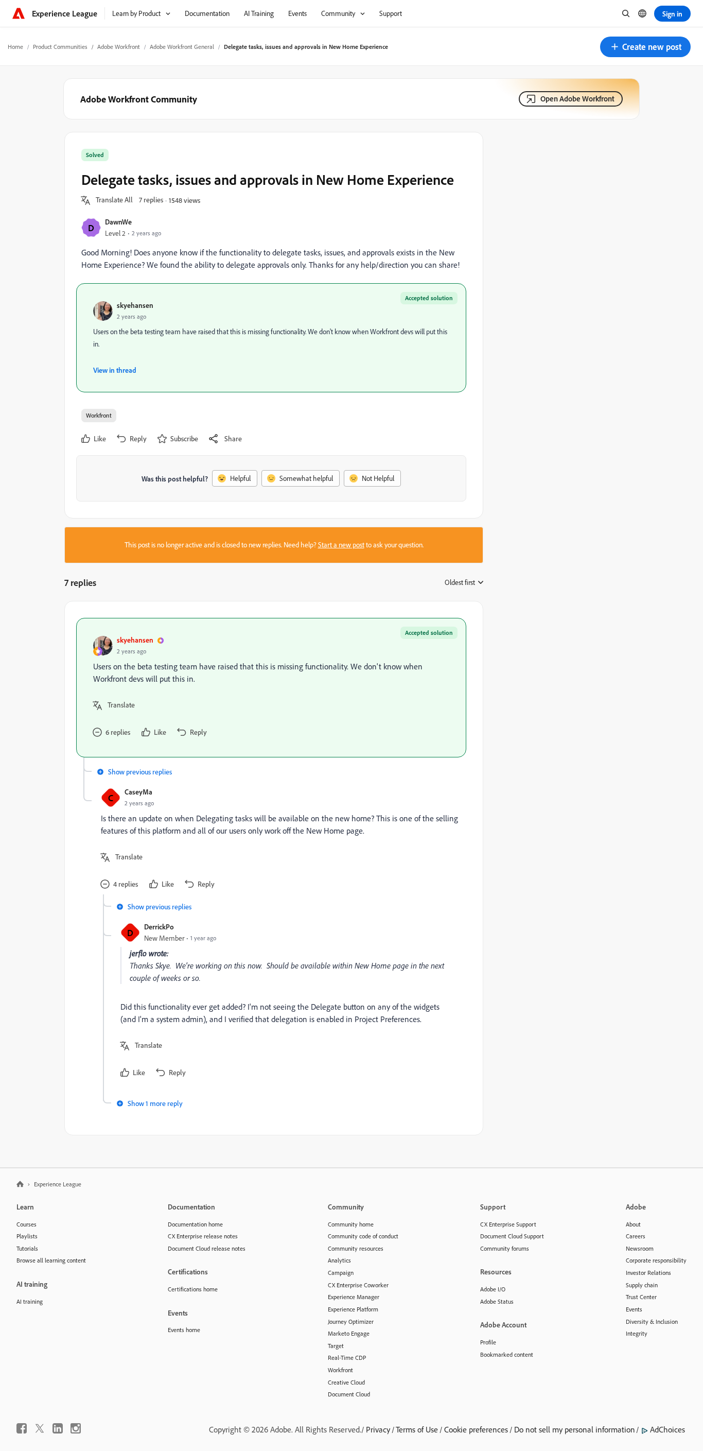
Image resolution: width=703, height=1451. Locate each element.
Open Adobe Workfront (577, 98)
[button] (645, 47)
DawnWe (118, 221)
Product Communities (60, 46)
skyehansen (135, 305)
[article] (271, 687)
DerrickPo (159, 926)
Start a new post (341, 544)
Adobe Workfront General (182, 46)
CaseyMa (138, 791)
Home (15, 46)
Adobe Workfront (118, 46)
